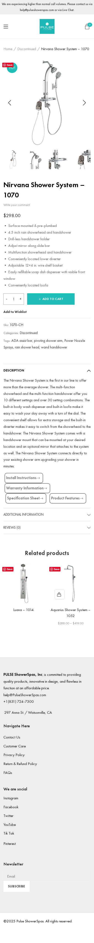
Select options (59, 594)
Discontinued (26, 48)
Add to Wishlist (15, 312)
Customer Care (14, 746)
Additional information (23, 514)
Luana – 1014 (23, 609)
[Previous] (10, 102)
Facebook (10, 807)
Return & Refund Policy (20, 763)
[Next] (83, 102)
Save (10, 65)
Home (7, 48)
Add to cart (52, 299)
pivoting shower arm (48, 340)
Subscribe (16, 886)
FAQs (7, 772)
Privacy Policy (14, 754)
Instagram (10, 798)
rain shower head (27, 347)
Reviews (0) (12, 527)
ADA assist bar (21, 340)
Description (13, 370)
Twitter (8, 815)
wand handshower (54, 347)
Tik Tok (8, 833)
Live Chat (67, 10)
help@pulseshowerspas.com (37, 10)
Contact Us (11, 737)
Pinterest (9, 843)
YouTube (9, 824)
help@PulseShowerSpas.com (24, 694)
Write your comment (16, 205)
